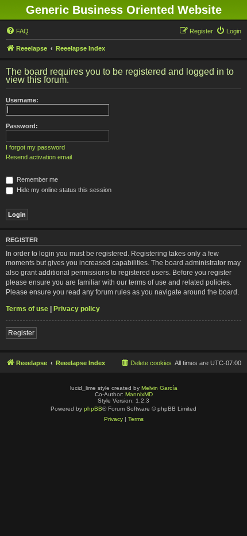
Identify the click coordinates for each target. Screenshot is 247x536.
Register (21, 333)
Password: (22, 125)
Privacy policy (76, 309)
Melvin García (159, 388)
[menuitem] (17, 31)
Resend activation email (39, 157)
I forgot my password (35, 147)
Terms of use (27, 309)
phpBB (93, 408)
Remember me (36, 179)
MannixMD (139, 394)
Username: (22, 100)
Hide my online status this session (63, 189)
